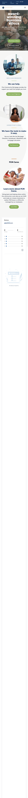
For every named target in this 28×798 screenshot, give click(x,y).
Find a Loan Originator (14, 94)
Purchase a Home (14, 41)
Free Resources (14, 145)
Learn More (14, 206)
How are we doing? (4, 3)
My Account (12, 3)
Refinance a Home (14, 45)
